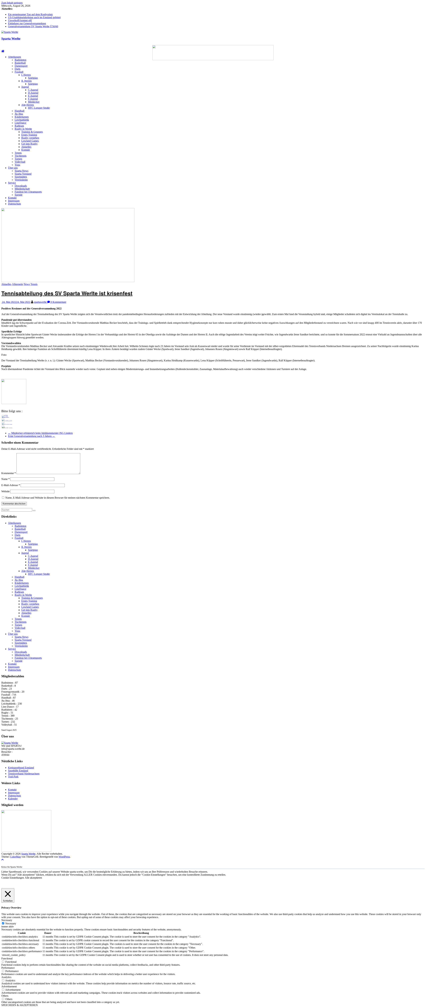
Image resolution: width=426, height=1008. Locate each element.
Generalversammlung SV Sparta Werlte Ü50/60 (33, 26)
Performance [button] (8, 967)
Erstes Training (29, 134)
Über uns (13, 167)
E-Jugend (33, 95)
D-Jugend (33, 92)
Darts (17, 68)
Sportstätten (21, 176)
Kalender (13, 798)
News (27, 284)
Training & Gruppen (32, 131)
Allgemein (17, 284)
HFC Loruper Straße (39, 107)
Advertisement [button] (9, 986)
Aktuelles (26, 146)
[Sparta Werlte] (2, 51)
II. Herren (26, 80)
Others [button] (4, 995)
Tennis (18, 152)
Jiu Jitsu (19, 113)
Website (5, 491)
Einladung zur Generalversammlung (27, 23)
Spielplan (33, 77)
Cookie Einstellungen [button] (12, 877)
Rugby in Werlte (23, 128)
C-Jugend (33, 89)
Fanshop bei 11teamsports (28, 191)
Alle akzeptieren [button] (33, 877)
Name (5, 479)
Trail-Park (13, 776)
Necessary (10, 923)
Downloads (21, 185)
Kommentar (8, 473)
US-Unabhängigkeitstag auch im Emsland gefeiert (34, 17)
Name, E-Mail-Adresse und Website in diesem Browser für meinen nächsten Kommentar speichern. (57, 497)
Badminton (20, 59)
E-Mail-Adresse (10, 485)
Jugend (25, 86)
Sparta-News (21, 170)
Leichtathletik (22, 119)
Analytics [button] (6, 977)
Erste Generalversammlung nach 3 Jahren (31, 436)
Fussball (19, 71)
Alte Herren (27, 104)
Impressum (13, 200)
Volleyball (20, 161)
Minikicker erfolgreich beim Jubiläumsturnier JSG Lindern (40, 433)
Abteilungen (14, 56)
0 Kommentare (58, 302)
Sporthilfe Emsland (18, 770)
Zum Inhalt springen (12, 2)
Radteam (19, 125)
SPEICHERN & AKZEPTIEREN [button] (19, 1005)
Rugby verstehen (30, 137)
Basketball (20, 62)
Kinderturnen (22, 116)
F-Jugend (33, 98)
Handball (19, 110)
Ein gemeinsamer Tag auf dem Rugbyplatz (30, 14)
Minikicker (33, 101)
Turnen (18, 158)
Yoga (17, 164)
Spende (18, 194)
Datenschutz (14, 203)
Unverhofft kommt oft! (20, 20)
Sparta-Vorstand (23, 173)
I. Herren (26, 74)
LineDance (20, 122)
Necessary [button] (6, 920)
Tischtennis (20, 155)
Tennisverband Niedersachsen (23, 773)
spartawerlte (40, 302)
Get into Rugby (29, 143)
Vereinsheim (21, 179)
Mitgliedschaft (22, 188)
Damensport (21, 65)
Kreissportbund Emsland (21, 767)
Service (12, 182)
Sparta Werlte (10, 38)
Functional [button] (6, 958)
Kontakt (25, 149)
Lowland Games (30, 140)
